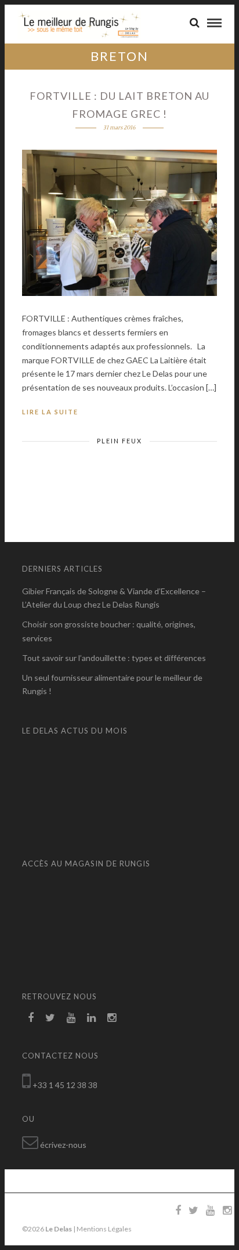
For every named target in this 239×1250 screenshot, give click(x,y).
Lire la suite (50, 412)
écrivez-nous (63, 1145)
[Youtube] (71, 1018)
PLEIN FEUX (119, 441)
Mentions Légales (104, 1228)
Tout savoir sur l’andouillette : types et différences (114, 658)
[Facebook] (31, 1018)
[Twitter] (50, 1018)
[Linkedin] (91, 1018)
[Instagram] (111, 1018)
